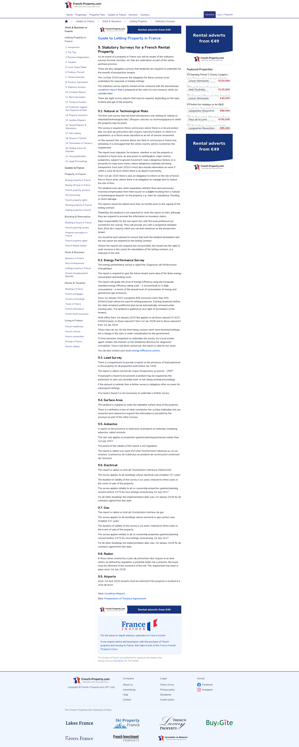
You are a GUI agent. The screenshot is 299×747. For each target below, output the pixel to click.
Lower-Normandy (199, 81)
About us (128, 684)
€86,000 (225, 110)
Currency (145, 15)
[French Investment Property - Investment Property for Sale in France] (126, 738)
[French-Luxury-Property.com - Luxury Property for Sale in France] (172, 723)
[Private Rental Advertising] (209, 45)
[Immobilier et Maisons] (172, 738)
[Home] (66, 21)
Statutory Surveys (165, 21)
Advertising (129, 689)
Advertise (209, 14)
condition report (107, 89)
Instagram (207, 689)
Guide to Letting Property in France (129, 38)
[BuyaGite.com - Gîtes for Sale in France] (219, 723)
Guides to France (85, 21)
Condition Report (114, 593)
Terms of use (167, 684)
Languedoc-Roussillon (201, 110)
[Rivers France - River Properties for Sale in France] (79, 738)
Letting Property (138, 21)
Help (125, 694)
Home (69, 15)
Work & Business (111, 21)
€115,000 (224, 89)
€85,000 (225, 128)
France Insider (157, 635)
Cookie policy (167, 699)
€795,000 (224, 119)
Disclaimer (119, 660)
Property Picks (97, 15)
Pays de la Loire (198, 119)
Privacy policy (167, 689)
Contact (127, 699)
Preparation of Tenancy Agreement (125, 598)
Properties (81, 15)
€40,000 (225, 98)
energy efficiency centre (146, 350)
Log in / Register (225, 14)
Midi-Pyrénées (197, 89)
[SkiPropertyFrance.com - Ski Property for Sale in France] (126, 723)
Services (133, 15)
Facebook (207, 684)
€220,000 (224, 81)
